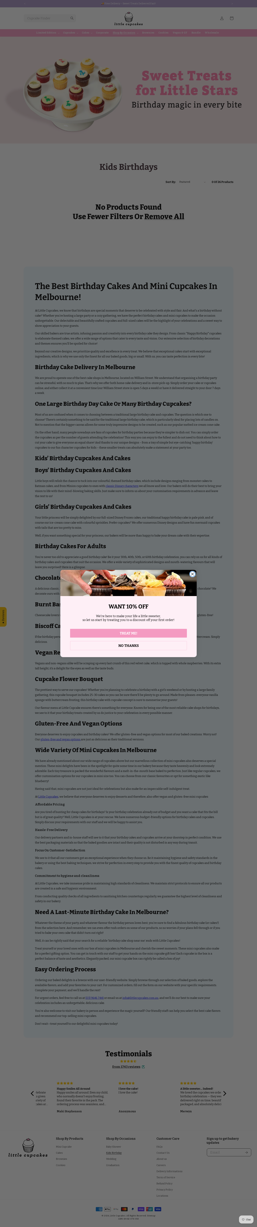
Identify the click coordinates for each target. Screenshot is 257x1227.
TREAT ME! (128, 633)
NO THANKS (128, 646)
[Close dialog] (192, 574)
